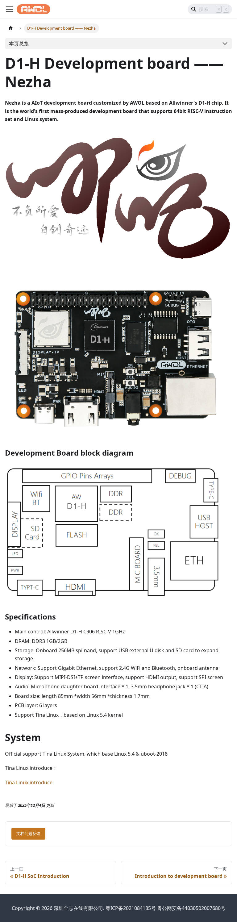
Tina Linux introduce (28, 782)
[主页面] (11, 28)
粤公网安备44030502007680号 (191, 908)
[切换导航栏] (9, 9)
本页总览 (19, 43)
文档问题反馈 (28, 833)
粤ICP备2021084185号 (131, 908)
